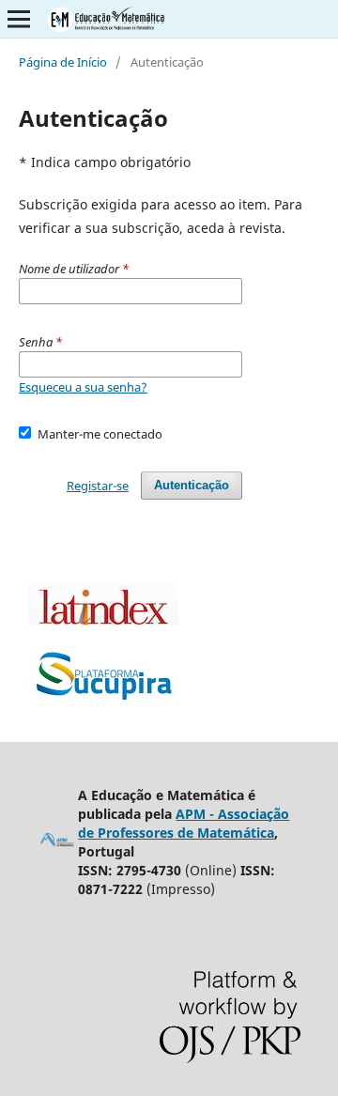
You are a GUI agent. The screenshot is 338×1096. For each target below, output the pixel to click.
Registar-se (98, 485)
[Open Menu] (19, 19)
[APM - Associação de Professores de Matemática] (57, 843)
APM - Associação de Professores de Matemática (183, 823)
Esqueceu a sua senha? (83, 386)
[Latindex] (103, 620)
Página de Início (63, 62)
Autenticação (191, 485)
